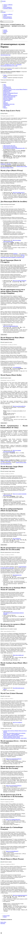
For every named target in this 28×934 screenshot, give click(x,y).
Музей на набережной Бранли (10, 95)
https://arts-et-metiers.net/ (18, 655)
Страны (5, 5)
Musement (9, 69)
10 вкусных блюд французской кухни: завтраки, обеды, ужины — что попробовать (14, 734)
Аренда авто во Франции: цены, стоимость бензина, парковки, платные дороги (13, 736)
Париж (4, 32)
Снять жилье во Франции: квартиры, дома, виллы (15, 738)
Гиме (4, 101)
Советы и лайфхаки (7, 4)
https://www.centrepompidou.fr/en (10, 326)
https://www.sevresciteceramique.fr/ (13, 758)
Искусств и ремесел (7, 99)
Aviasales (3, 461)
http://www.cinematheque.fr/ (12, 851)
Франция (5, 31)
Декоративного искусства (9, 96)
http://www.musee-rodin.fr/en (19, 406)
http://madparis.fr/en (17, 575)
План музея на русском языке (10, 146)
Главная (5, 30)
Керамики (5, 102)
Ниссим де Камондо (8, 98)
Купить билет (4, 160)
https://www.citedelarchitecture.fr (13, 819)
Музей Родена (6, 91)
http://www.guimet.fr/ (17, 722)
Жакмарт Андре (7, 94)
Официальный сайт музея (9, 145)
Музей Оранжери (7, 88)
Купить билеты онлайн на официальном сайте (14, 148)
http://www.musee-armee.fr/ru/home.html (12, 241)
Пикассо (5, 107)
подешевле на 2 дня (9, 64)
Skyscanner (8, 461)
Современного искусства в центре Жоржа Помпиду (15, 89)
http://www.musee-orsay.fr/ (19, 192)
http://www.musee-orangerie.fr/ (19, 280)
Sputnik (5, 77)
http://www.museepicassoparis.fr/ (20, 895)
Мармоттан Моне (7, 90)
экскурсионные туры (5, 54)
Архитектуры (6, 105)
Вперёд (5, 916)
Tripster (5, 75)
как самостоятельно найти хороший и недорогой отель (13, 257)
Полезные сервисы (7, 8)
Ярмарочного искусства (8, 104)
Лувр (4, 84)
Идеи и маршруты (7, 7)
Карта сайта (3, 922)
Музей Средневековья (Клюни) (10, 93)
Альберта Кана (6, 100)
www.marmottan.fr (17, 367)
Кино (4, 106)
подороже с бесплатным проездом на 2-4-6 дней (11, 65)
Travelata (9, 164)
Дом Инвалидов (7, 87)
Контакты (3, 923)
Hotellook (15, 253)
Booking (23, 254)
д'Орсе (4, 85)
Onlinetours (3, 164)
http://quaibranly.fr (17, 538)
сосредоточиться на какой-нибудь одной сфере (13, 567)
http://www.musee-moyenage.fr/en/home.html (12, 451)
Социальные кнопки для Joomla (4, 913)
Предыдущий (6, 915)
